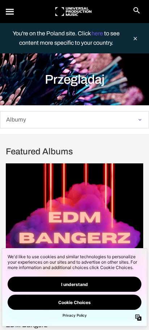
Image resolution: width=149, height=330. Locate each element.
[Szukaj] (10, 11)
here (97, 33)
